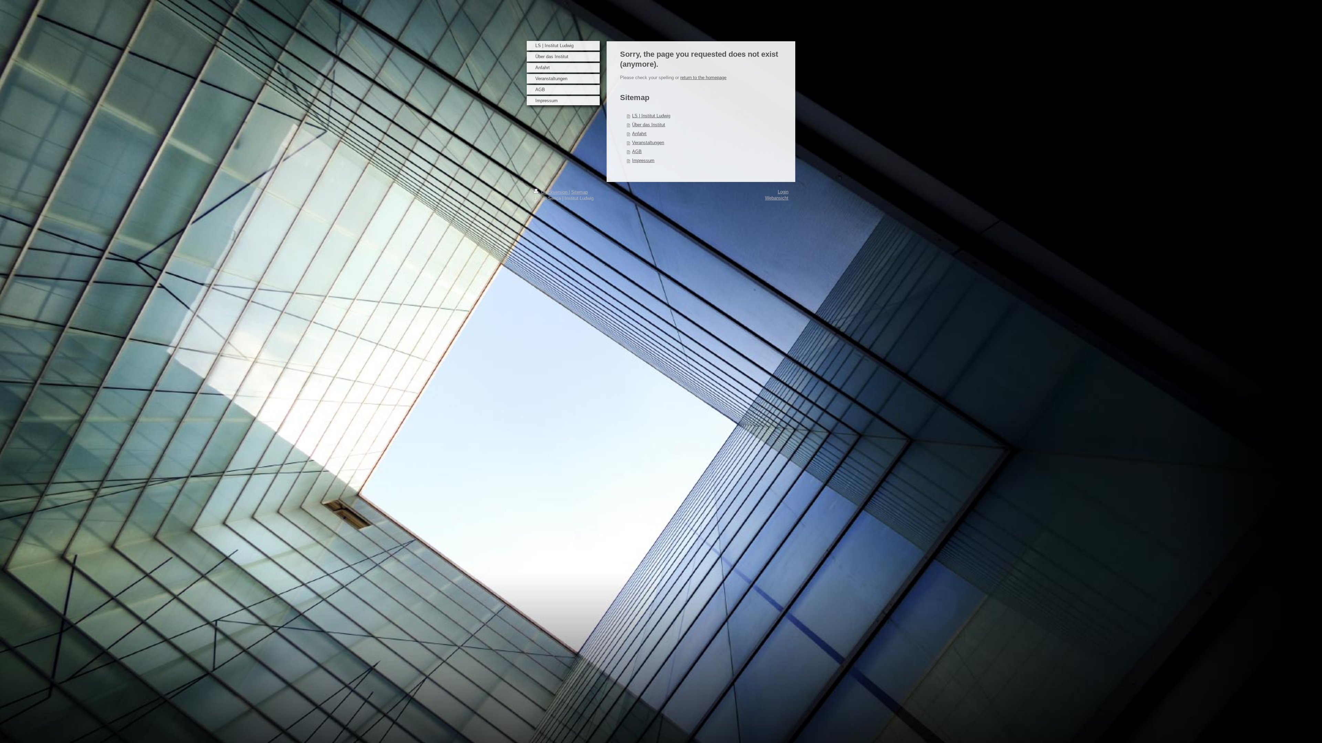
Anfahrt (639, 133)
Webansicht (776, 198)
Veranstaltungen (648, 142)
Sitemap (579, 192)
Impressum (643, 160)
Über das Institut (648, 124)
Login (783, 191)
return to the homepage (703, 77)
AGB (637, 151)
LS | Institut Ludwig (651, 115)
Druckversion (554, 192)
